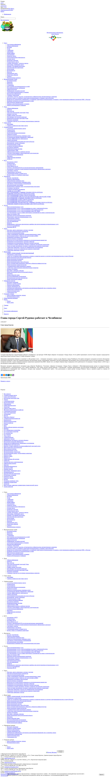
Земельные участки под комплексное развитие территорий (23, 249)
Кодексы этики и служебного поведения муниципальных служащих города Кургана (30, 98)
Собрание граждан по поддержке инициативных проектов (23, 121)
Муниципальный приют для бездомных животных (18, 453)
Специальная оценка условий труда (17, 173)
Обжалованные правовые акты (15, 180)
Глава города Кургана (10, 396)
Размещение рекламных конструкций (17, 237)
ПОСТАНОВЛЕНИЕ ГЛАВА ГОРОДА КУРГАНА (21, 195)
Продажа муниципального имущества (17, 231)
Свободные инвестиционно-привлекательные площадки (22, 267)
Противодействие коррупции (15, 67)
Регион (6, 479)
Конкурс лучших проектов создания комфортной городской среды (22, 446)
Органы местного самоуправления (13, 462)
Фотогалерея (10, 69)
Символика (10, 50)
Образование (7, 404)
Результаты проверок (13, 147)
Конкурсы (10, 83)
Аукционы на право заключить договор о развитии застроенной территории (28, 244)
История (9, 47)
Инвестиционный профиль (14, 279)
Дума (5, 106)
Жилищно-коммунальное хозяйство (13, 409)
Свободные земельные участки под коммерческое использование (25, 247)
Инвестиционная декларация (15, 259)
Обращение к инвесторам (14, 254)
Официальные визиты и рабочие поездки (18, 151)
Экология (6, 483)
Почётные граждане (12, 60)
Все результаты (5, 20)
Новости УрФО (8, 456)
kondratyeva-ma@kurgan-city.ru (12, 771)
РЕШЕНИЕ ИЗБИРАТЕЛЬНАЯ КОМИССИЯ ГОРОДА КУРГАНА (25, 204)
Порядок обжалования (13, 179)
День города (7, 436)
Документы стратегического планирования (19, 183)
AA (2, 5)
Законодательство (12, 89)
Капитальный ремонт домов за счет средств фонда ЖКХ (22, 235)
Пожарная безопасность (10, 466)
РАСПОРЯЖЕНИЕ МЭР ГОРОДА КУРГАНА (19, 201)
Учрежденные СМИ (12, 150)
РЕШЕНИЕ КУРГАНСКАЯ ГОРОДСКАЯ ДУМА (21, 193)
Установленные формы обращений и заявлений (20, 137)
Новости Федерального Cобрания (16, 105)
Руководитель (11, 163)
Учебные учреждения (13, 95)
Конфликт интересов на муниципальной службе (20, 101)
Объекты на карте (12, 134)
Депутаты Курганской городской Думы (18, 112)
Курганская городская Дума (11, 398)
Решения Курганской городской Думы (17, 118)
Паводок (6, 465)
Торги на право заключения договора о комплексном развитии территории (27, 246)
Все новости (7, 394)
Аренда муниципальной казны (15, 233)
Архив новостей (8, 486)
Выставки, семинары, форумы (15, 270)
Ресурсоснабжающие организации (16, 276)
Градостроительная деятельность (16, 57)
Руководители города (13, 62)
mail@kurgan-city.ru (9, 758)
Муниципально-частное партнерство (17, 278)
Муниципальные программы (15, 185)
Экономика (10, 51)
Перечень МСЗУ (11, 227)
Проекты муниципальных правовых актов (19, 135)
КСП (5, 160)
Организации (10, 54)
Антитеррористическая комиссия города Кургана (20, 141)
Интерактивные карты (13, 296)
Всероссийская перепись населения (13, 427)
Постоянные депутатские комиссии (17, 117)
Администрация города (10, 395)
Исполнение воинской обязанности (13, 441)
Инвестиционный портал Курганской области (20, 272)
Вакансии (9, 82)
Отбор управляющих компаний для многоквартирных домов (24, 234)
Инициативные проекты (14, 77)
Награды (9, 72)
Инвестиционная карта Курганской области (19, 257)
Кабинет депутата (12, 114)
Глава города (7, 122)
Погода (6, 415)
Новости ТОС (8, 454)
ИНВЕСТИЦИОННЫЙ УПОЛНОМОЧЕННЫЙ (20, 253)
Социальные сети (12, 292)
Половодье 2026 (8, 467)
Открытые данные (9, 293)
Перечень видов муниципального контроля (19, 215)
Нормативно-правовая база (14, 289)
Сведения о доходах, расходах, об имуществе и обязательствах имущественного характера (32, 96)
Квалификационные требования (16, 88)
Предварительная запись (14, 220)
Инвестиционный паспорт (14, 260)
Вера (5, 425)
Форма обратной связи (13, 275)
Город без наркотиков (10, 412)
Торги (5, 228)
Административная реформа (15, 146)
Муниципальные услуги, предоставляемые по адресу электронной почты (27, 208)
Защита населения (12, 140)
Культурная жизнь (9, 402)
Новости (9, 109)
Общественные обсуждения (11, 459)
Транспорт (7, 407)
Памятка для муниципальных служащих (18, 104)
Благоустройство (8, 423)
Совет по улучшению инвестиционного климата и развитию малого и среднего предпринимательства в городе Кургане (40, 256)
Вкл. (9, 8)
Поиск (5, 299)
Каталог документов (12, 178)
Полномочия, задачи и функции (16, 143)
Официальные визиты (10, 463)
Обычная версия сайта (7, 10)
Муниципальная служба (10, 79)
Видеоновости (11, 70)
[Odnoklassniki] (4, 375)
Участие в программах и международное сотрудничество (23, 153)
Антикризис (7, 414)
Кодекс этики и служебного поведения (18, 175)
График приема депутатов (14, 115)
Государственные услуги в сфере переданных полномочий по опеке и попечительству (31, 212)
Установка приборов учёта (11, 481)
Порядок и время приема (14, 283)
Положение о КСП (12, 162)
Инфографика (11, 53)
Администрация (8, 127)
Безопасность (7, 420)
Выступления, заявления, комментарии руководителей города (21, 485)
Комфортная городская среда (12, 444)
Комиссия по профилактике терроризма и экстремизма (19, 443)
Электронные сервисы (13, 218)
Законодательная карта (13, 291)
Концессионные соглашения (15, 238)
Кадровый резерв (12, 80)
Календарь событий (12, 75)
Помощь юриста (8, 469)
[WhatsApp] (11, 375)
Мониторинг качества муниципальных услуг (19, 217)
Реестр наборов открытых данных (16, 295)
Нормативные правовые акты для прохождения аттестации (23, 186)
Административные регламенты (16, 189)
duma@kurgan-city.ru (10, 762)
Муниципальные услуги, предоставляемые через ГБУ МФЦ (23, 211)
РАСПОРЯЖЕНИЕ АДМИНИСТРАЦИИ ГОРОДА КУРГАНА (24, 198)
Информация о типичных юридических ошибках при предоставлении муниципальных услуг (33, 224)
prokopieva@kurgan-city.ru (11, 767)
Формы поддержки (12, 269)
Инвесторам (7, 251)
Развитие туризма (9, 478)
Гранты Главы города (10, 408)
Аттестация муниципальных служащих (18, 92)
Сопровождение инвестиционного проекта (19, 266)
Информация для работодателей (16, 91)
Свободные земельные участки (15, 250)
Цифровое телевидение (10, 482)
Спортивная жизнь (9, 401)
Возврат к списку (5, 381)
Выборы (6, 428)
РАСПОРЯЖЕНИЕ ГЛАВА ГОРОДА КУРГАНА (20, 199)
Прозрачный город (12, 73)
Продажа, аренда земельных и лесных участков (20, 230)
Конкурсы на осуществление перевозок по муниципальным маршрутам (27, 240)
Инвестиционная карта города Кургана (18, 262)
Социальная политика (10, 411)
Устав (8, 48)
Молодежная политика (10, 449)
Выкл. (12, 8)
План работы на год (12, 166)
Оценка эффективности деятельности (17, 138)
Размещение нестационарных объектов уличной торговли (23, 243)
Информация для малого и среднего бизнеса (16, 440)
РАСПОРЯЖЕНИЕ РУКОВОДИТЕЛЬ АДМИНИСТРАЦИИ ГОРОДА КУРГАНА (29, 202)
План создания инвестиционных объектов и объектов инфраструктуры (26, 263)
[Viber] (13, 375)
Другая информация (12, 221)
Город (5, 43)
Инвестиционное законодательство (16, 264)
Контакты (9, 156)
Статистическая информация (15, 154)
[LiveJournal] (9, 375)
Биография (10, 124)
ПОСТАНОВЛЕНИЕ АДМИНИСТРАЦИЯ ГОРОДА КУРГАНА (25, 192)
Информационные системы (14, 149)
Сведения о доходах (12, 170)
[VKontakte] (2, 375)
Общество (6, 460)
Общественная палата (10, 405)
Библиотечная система (10, 421)
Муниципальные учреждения (12, 452)
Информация (7, 14)
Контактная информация (14, 93)
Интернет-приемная (12, 120)
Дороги (6, 399)
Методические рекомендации (15, 102)
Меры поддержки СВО (13, 214)
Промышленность (9, 472)
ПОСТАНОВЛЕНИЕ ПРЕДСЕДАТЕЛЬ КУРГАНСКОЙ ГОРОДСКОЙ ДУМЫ (29, 196)
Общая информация (12, 46)
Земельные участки (9, 438)
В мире (6, 424)
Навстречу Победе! (9, 417)
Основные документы (13, 188)
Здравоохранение (8, 437)
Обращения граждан (9, 280)
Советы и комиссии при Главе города (17, 125)
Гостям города (11, 59)
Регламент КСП (11, 164)
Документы (7, 176)
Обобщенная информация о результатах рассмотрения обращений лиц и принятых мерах (31, 288)
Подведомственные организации (16, 133)
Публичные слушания (10, 475)
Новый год (7, 457)
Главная (6, 305)
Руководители (11, 130)
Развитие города (11, 56)
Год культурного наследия (11, 431)
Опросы (9, 76)
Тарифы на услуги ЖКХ (14, 191)
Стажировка (10, 85)
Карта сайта (10, 302)
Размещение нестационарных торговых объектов (20, 241)
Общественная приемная (14, 157)
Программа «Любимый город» (15, 64)
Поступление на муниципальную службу (18, 86)
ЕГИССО (9, 159)
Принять (102, 774)
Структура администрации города (16, 128)
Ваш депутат (10, 111)
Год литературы (8, 433)
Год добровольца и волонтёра (12, 430)
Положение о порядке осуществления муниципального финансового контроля (28, 169)
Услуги (6, 205)
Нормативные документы (14, 172)
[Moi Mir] (6, 375)
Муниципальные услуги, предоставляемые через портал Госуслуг (25, 209)
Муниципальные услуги (10, 450)
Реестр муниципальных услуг (15, 207)
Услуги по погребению (13, 225)
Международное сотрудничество (13, 447)
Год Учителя (7, 434)
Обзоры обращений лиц (13, 286)
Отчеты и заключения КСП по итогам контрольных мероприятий (25, 167)
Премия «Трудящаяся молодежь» (16, 66)
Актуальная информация (14, 44)
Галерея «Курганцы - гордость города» (17, 63)
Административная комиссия (12, 418)
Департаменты (11, 131)
